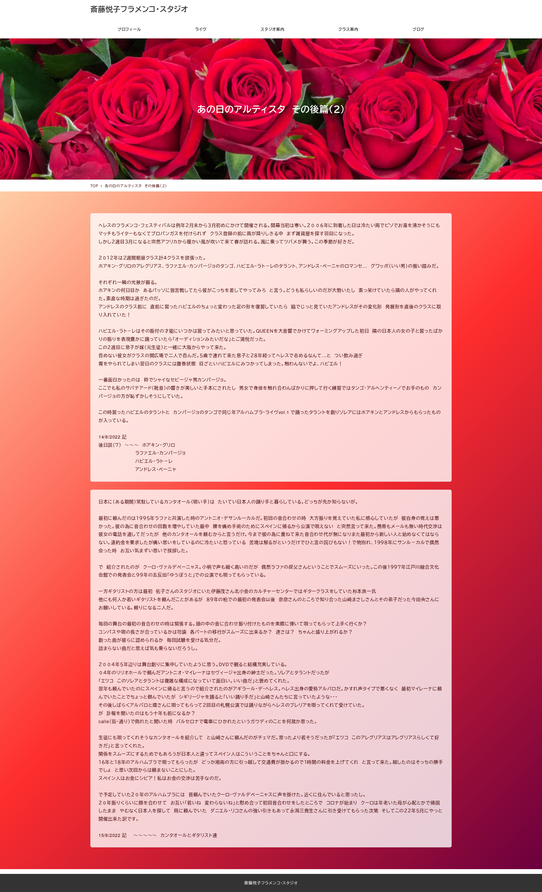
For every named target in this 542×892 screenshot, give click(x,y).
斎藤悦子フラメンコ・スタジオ (139, 9)
